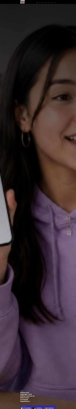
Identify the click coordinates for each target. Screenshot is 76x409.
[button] (55, 2)
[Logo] (22, 2)
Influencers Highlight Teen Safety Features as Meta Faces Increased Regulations (27, 397)
